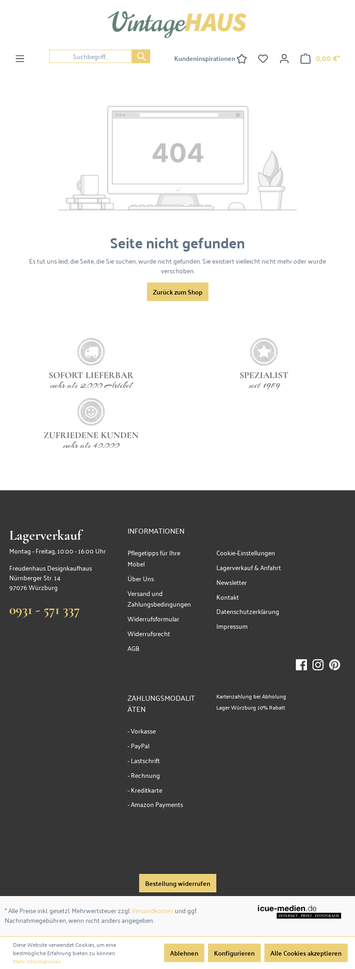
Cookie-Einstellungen (245, 552)
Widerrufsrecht (149, 633)
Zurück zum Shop (177, 292)
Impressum (232, 626)
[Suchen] (141, 56)
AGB (134, 648)
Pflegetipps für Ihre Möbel (154, 558)
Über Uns (141, 578)
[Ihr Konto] (284, 58)
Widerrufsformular (153, 618)
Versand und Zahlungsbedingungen (159, 598)
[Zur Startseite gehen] (177, 24)
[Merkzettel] (263, 58)
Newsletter (231, 582)
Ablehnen (184, 953)
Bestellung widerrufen (177, 883)
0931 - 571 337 (44, 609)
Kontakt (227, 596)
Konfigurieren (234, 953)
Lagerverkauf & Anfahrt (248, 567)
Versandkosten (152, 910)
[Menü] (20, 58)
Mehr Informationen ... (39, 961)
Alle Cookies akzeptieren (306, 953)
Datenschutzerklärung (247, 611)
